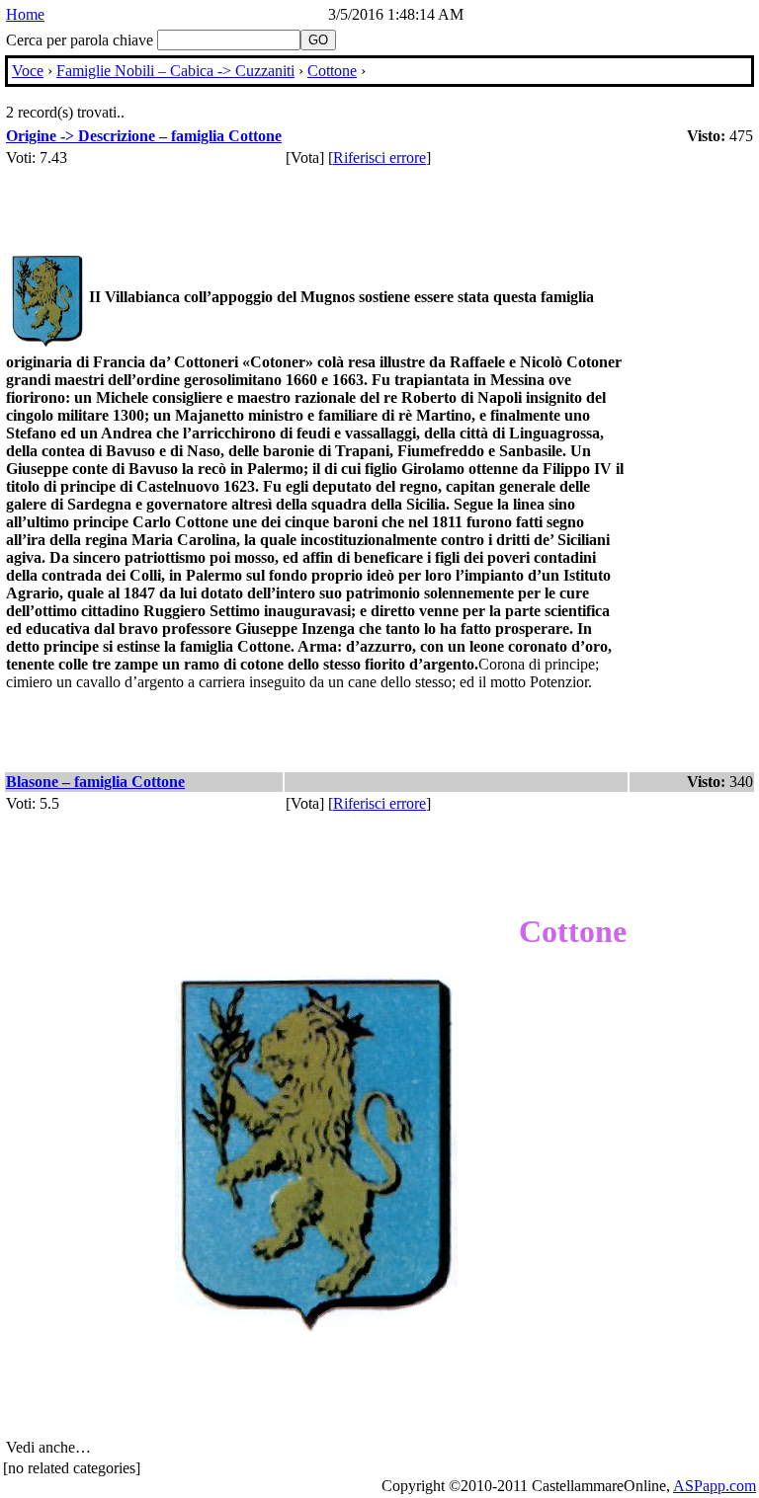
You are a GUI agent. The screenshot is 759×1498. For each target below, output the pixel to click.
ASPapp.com (714, 1485)
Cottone (332, 70)
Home (25, 14)
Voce (27, 70)
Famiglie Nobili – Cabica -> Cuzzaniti (175, 70)
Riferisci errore (379, 157)
